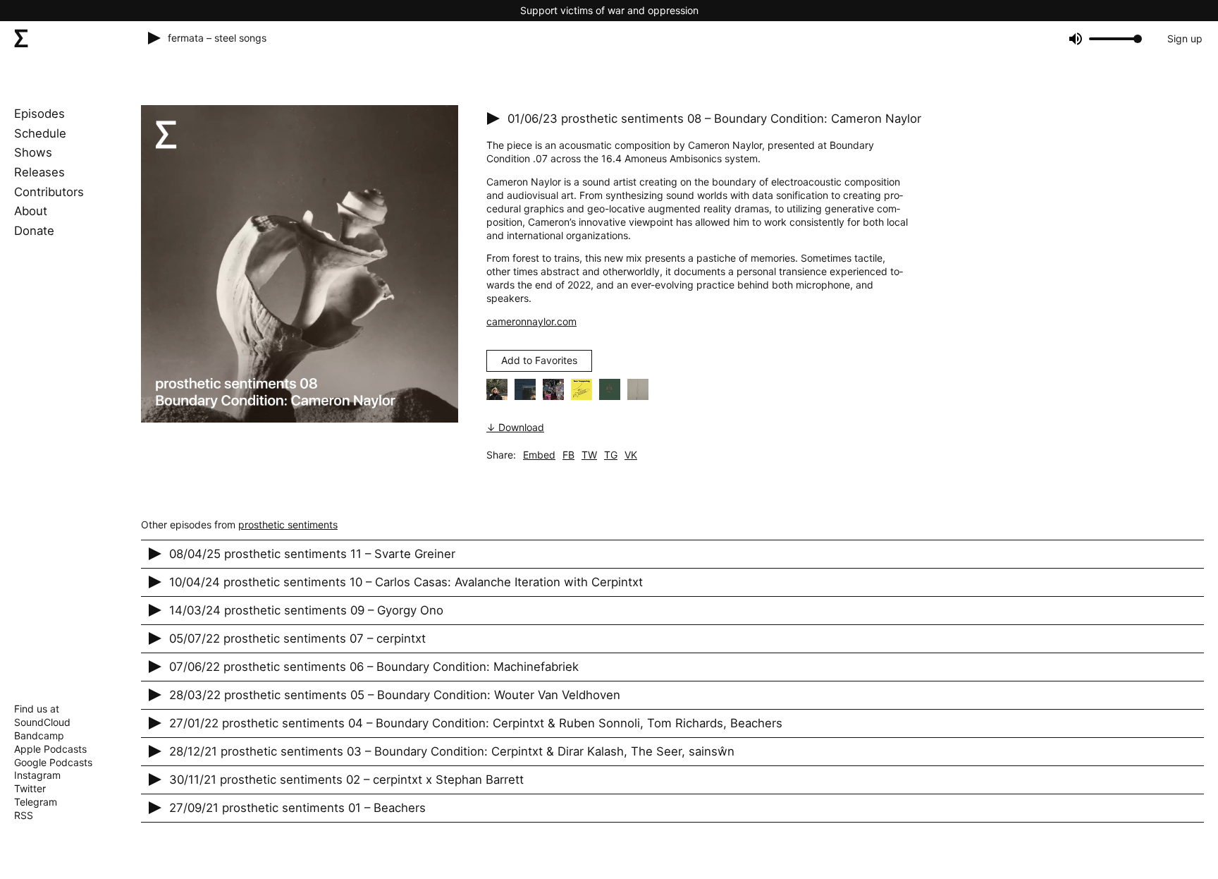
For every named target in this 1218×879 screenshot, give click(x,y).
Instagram (37, 775)
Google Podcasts (53, 762)
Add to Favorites (539, 360)
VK (631, 455)
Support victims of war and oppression (609, 10)
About (30, 211)
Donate (34, 231)
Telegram (35, 802)
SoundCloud (42, 722)
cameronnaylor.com (531, 321)
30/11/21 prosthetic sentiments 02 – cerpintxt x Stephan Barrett (346, 779)
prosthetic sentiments (288, 525)
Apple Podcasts (50, 749)
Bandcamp (39, 735)
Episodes (39, 114)
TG (610, 455)
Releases (39, 172)
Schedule (40, 133)
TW (589, 455)
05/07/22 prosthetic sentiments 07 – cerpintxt (297, 638)
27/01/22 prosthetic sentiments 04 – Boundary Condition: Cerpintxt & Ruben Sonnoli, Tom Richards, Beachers (475, 723)
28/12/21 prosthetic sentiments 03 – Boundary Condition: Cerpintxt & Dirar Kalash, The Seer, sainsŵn (451, 751)
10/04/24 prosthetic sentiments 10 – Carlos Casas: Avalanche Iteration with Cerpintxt (406, 582)
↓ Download (515, 427)
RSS (23, 815)
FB (568, 455)
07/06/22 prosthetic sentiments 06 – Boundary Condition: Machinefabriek (374, 667)
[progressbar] (1113, 39)
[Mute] (1074, 38)
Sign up (1184, 38)
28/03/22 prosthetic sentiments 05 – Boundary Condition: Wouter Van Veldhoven (394, 695)
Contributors (49, 192)
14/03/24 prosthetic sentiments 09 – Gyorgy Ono (306, 610)
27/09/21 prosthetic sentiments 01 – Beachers (297, 808)
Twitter (30, 788)
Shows (33, 152)
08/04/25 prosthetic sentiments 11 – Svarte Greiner (312, 554)
